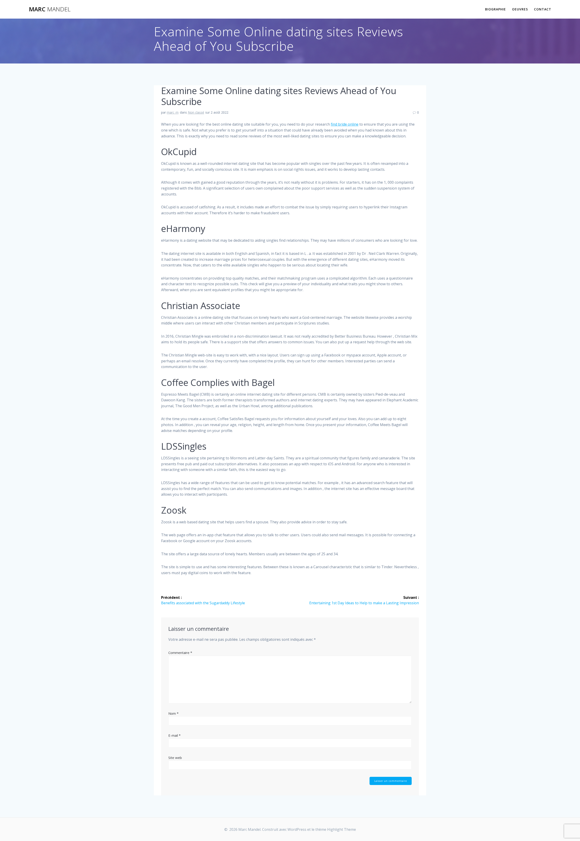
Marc (49, 9)
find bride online (344, 124)
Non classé (196, 112)
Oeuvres (520, 9)
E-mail (174, 735)
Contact (542, 9)
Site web (175, 757)
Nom (173, 713)
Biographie (495, 9)
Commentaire (180, 652)
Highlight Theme (341, 829)
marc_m (173, 112)
